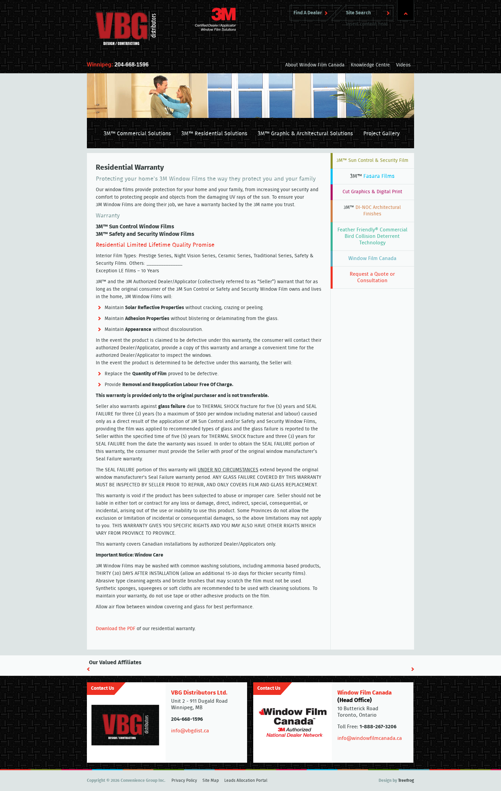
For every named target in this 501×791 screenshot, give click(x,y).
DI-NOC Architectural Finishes (372, 210)
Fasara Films (372, 176)
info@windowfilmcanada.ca (369, 738)
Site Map (210, 780)
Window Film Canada (372, 258)
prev (88, 669)
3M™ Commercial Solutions (137, 133)
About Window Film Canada (315, 65)
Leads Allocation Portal (245, 780)
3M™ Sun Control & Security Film (372, 160)
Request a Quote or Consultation (372, 277)
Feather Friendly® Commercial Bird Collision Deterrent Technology (372, 236)
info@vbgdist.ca (190, 730)
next (412, 669)
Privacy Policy (184, 780)
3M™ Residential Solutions (214, 133)
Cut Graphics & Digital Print (372, 191)
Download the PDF (115, 628)
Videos (403, 65)
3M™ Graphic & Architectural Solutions (305, 133)
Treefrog (406, 780)
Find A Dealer (307, 13)
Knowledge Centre (370, 65)
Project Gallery (381, 133)
